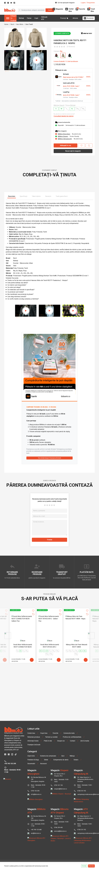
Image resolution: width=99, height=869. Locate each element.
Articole (75, 18)
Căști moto (31, 814)
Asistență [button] (90, 18)
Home (6, 24)
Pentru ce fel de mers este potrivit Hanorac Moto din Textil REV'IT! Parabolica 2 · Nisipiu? (37, 338)
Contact (72, 799)
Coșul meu (43, 791)
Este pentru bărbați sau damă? (17, 340)
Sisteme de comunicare (48, 814)
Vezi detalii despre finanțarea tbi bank (49, 515)
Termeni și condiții (51, 795)
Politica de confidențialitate (72, 795)
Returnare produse (33, 795)
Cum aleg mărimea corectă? (16, 354)
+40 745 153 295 (10, 821)
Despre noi (61, 799)
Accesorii (43, 821)
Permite (91, 866)
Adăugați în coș (65, 145)
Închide (84, 866)
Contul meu (31, 791)
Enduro (76, 817)
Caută (50, 10)
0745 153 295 (35, 848)
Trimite (49, 597)
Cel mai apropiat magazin (66, 3)
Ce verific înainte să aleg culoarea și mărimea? (23, 356)
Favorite (55, 791)
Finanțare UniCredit (33, 802)
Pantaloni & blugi (33, 817)
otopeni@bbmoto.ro (60, 847)
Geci (62, 814)
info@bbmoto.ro (36, 852)
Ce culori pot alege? (14, 345)
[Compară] (89, 145)
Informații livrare (32, 799)
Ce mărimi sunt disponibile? (16, 343)
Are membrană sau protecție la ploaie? (20, 352)
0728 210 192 (81, 848)
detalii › (88, 76)
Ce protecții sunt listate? (15, 350)
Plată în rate (48, 799)
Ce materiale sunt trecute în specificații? (21, 347)
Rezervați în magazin (73, 151)
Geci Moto (19, 24)
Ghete (46, 817)
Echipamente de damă (60, 817)
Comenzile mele (69, 791)
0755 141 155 (58, 843)
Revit (12, 24)
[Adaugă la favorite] (81, 145)
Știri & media (84, 799)
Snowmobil (31, 821)
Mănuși (72, 814)
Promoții (63, 18)
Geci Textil (29, 24)
